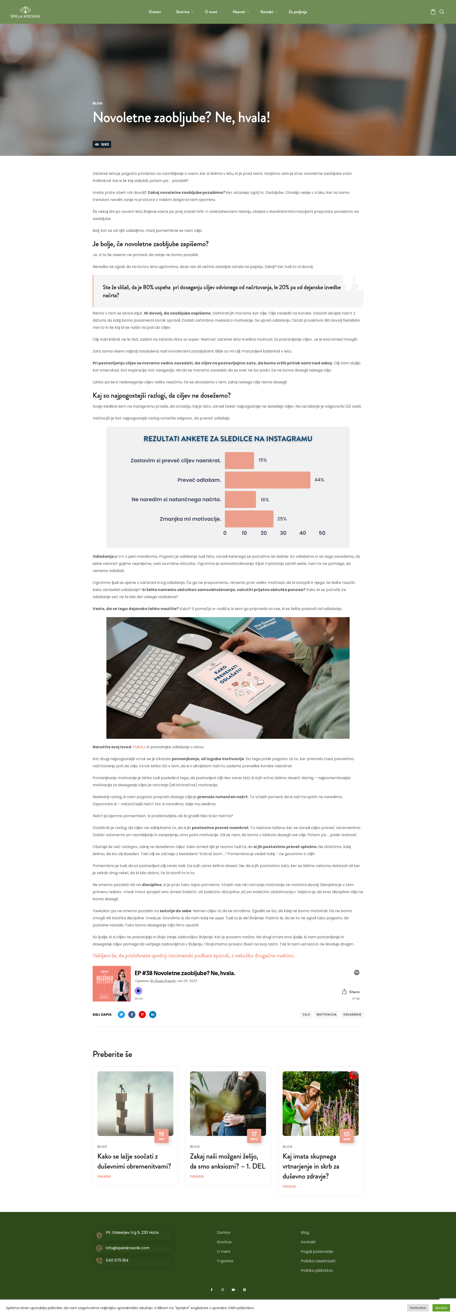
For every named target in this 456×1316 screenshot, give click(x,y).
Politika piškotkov (317, 1270)
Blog (97, 103)
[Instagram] (222, 1290)
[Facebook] (211, 1290)
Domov (223, 1232)
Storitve (224, 1242)
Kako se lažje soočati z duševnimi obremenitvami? (134, 1161)
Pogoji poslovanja (317, 1251)
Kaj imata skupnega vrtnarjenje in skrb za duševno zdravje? (311, 1166)
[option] (135, 1129)
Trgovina (225, 1261)
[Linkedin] (244, 1290)
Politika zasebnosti (318, 1261)
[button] (433, 12)
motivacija (327, 1014)
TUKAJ (139, 747)
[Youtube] (233, 1290)
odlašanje (352, 1014)
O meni (223, 1251)
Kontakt (308, 1242)
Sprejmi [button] (441, 1308)
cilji (306, 1014)
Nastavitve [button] (418, 1308)
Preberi (104, 1176)
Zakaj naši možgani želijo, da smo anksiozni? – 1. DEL (227, 1161)
